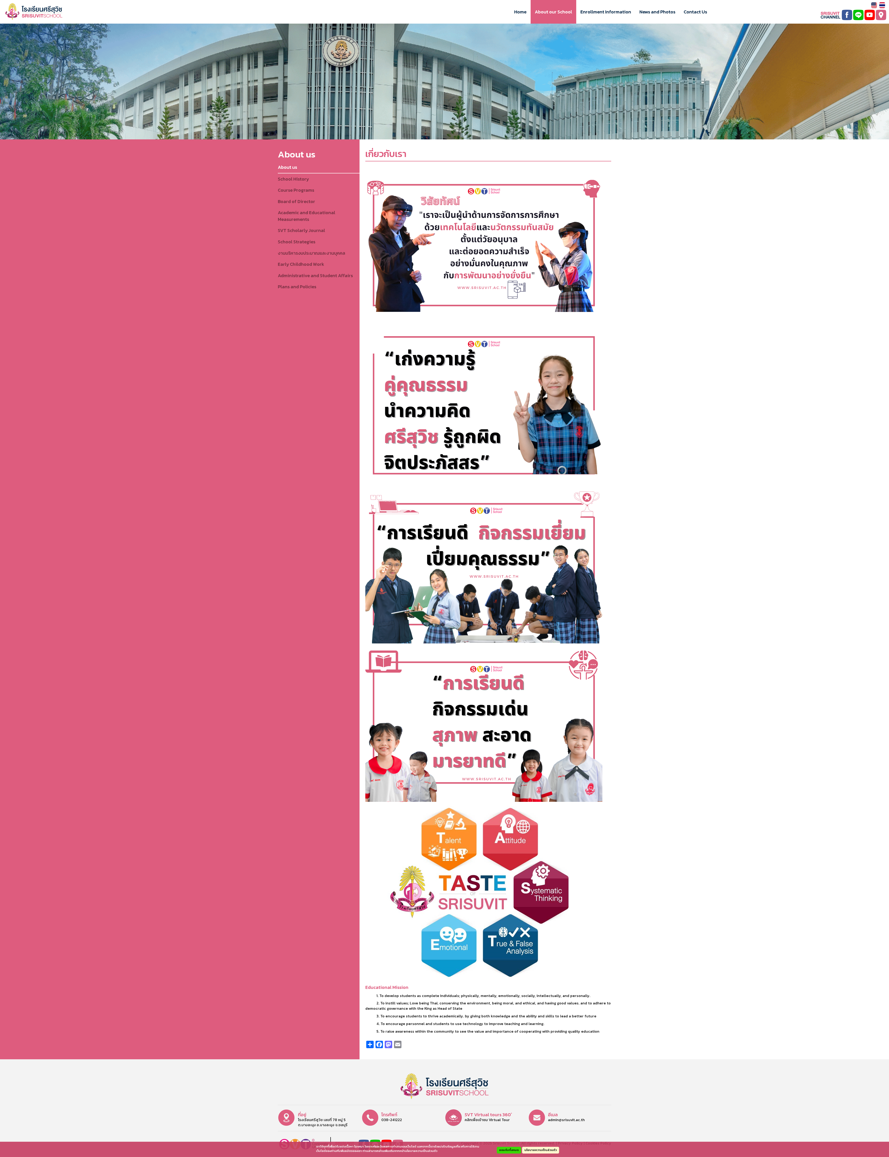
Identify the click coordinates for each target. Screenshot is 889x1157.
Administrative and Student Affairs (315, 275)
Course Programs (296, 190)
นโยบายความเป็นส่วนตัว (540, 1150)
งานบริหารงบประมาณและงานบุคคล (311, 253)
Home (520, 11)
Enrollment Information (605, 11)
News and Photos (657, 11)
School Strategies (296, 241)
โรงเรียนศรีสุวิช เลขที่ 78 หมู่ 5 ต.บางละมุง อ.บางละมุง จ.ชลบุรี (322, 1122)
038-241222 (391, 1120)
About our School (553, 11)
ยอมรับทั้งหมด (509, 1150)
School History (293, 179)
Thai (882, 5)
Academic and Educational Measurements (306, 216)
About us (287, 167)
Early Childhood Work (301, 264)
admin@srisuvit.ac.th (566, 1120)
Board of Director (296, 201)
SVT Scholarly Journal (301, 230)
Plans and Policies (297, 286)
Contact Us (695, 11)
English (874, 5)
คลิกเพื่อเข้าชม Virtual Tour (487, 1120)
